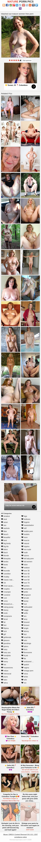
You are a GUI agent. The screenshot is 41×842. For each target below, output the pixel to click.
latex (5, 680)
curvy (5, 601)
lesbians (26, 519)
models (26, 534)
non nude (27, 549)
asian (5, 522)
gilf (4, 634)
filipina (6, 628)
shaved (26, 622)
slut (24, 634)
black (5, 552)
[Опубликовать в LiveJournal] (20, 5)
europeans (7, 616)
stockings (27, 643)
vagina (26, 668)
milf (24, 528)
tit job (25, 655)
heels (5, 658)
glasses (6, 640)
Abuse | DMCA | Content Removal (15, 834)
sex (24, 616)
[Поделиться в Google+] (13, 5)
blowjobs (6, 558)
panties (26, 586)
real (25, 604)
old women (27, 562)
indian (5, 671)
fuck (5, 631)
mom (25, 537)
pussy (25, 601)
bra (4, 568)
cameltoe (7, 574)
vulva (25, 674)
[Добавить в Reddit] (26, 5)
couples (6, 589)
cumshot (6, 595)
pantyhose (27, 589)
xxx (24, 683)
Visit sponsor (27, 60)
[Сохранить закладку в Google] (10, 5)
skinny (26, 631)
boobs (5, 562)
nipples (26, 546)
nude (25, 552)
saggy (25, 610)
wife (25, 680)
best (5, 540)
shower (26, 625)
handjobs (7, 655)
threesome (27, 652)
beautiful (6, 537)
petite (25, 592)
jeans (5, 677)
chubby (6, 577)
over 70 (26, 583)
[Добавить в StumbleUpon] (30, 5)
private (26, 598)
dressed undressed (10, 604)
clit (4, 583)
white (25, 677)
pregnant (27, 595)
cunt (5, 598)
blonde (6, 555)
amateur (6, 516)
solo (25, 640)
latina (5, 683)
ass (4, 525)
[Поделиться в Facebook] (7, 5)
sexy (25, 619)
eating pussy (8, 607)
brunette (6, 571)
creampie (7, 592)
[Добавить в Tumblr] (33, 5)
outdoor (26, 568)
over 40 (26, 574)
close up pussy (9, 586)
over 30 (26, 571)
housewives (8, 668)
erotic (5, 613)
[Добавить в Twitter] (36, 5)
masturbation (28, 525)
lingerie (26, 522)
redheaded (27, 607)
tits (24, 658)
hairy (5, 649)
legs (25, 516)
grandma (6, 643)
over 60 (26, 580)
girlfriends (7, 637)
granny (6, 646)
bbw (5, 531)
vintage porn (28, 671)
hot (4, 665)
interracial (7, 674)
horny (5, 661)
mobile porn (28, 531)
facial (5, 619)
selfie (25, 613)
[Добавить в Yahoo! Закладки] (20, 8)
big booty (7, 543)
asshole (6, 528)
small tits (27, 637)
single (25, 628)
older (25, 565)
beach (5, 534)
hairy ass (6, 652)
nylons (26, 555)
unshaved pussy (29, 661)
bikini (5, 549)
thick (25, 649)
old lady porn (28, 558)
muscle (26, 540)
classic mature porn (11, 580)
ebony (5, 610)
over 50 (26, 577)
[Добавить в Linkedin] (17, 5)
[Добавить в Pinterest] (23, 5)
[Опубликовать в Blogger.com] (4, 5)
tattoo (25, 646)
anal (5, 519)
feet (4, 625)
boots (5, 565)
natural (26, 543)
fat (4, 622)
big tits (6, 546)
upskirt (26, 665)
